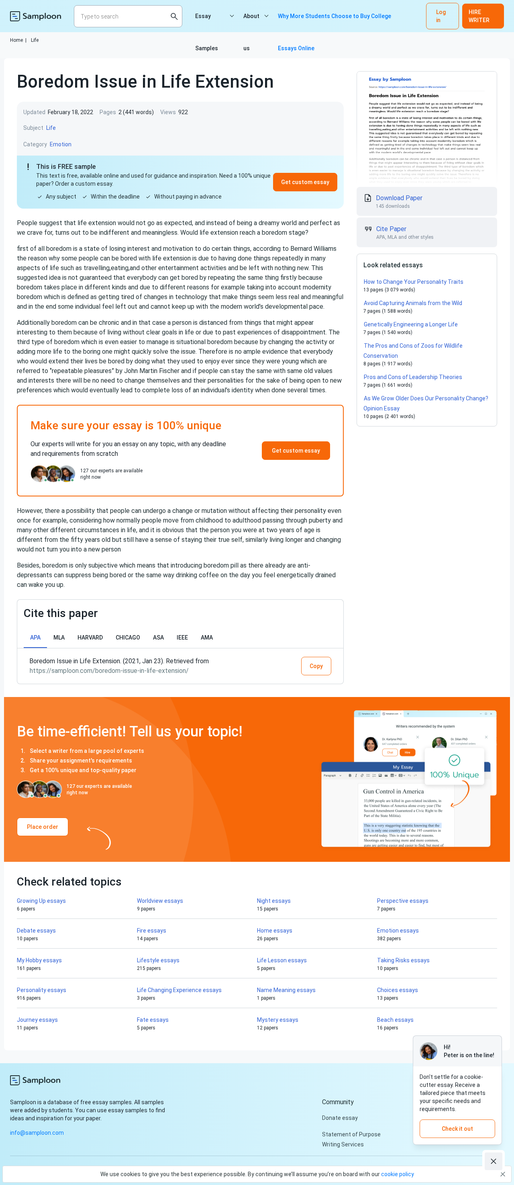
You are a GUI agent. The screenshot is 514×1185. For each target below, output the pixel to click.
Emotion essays (398, 930)
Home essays (274, 930)
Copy (316, 666)
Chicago (128, 637)
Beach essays (395, 1020)
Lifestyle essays (158, 960)
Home (18, 40)
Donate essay (340, 1118)
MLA (59, 637)
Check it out (457, 1129)
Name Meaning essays (286, 990)
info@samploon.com (37, 1133)
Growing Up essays (41, 901)
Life (35, 40)
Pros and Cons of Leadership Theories (413, 377)
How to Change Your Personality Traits (413, 282)
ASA (158, 637)
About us (251, 22)
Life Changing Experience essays (179, 990)
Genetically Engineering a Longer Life (411, 324)
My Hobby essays (39, 960)
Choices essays (397, 990)
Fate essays (153, 1020)
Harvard (90, 637)
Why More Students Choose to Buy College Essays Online (334, 22)
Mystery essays (277, 1020)
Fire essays (151, 930)
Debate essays (36, 930)
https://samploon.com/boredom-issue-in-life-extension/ (109, 671)
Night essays (274, 901)
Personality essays (41, 990)
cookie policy (397, 1174)
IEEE (182, 637)
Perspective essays (402, 901)
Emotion (60, 144)
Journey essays (37, 1020)
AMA (207, 637)
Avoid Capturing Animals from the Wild (413, 303)
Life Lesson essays (282, 960)
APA (35, 637)
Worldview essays (160, 901)
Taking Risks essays (403, 960)
